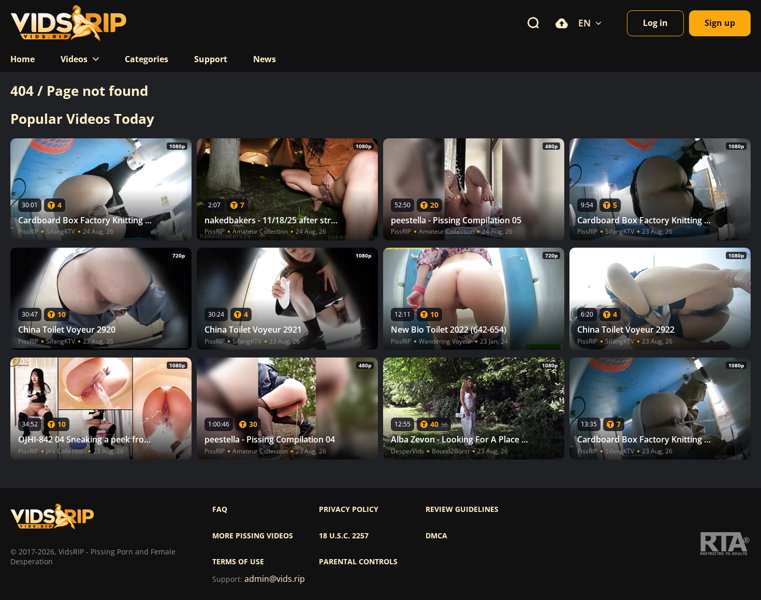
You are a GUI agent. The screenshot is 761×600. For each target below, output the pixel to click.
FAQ (219, 509)
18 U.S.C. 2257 (344, 535)
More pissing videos (252, 535)
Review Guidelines (462, 509)
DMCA (436, 535)
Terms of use (238, 561)
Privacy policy (348, 509)
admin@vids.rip (274, 579)
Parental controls (358, 561)
